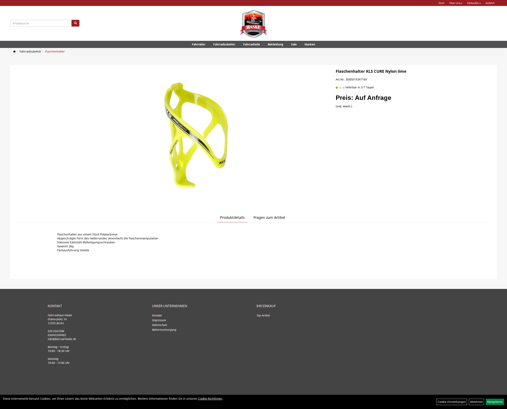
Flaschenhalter (55, 51)
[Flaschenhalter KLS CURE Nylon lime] (196, 135)
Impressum (159, 320)
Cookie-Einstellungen (452, 402)
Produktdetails (232, 217)
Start (441, 3)
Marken (310, 44)
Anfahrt (490, 3)
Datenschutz (159, 325)
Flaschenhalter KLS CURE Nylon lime (371, 71)
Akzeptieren (495, 402)
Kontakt (157, 315)
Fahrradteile (251, 44)
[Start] (14, 51)
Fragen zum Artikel (269, 217)
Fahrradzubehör (224, 44)
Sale (294, 44)
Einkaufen (473, 3)
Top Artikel (263, 315)
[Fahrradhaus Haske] (253, 24)
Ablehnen (476, 402)
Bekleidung (275, 44)
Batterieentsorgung (164, 330)
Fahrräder (198, 44)
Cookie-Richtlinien (210, 398)
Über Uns (454, 3)
